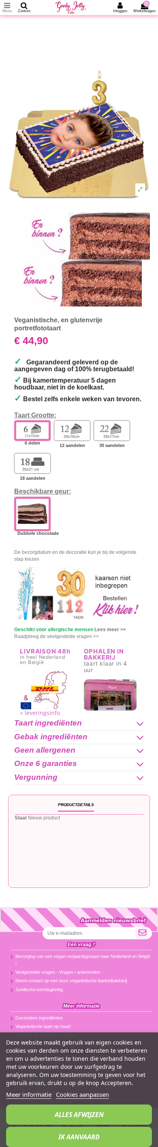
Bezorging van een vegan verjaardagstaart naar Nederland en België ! (82, 960)
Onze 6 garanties (45, 763)
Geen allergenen (44, 750)
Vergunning (36, 777)
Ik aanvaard (79, 1136)
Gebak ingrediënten (51, 737)
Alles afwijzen (79, 1114)
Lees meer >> (110, 629)
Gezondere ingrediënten (39, 1017)
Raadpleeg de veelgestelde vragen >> (56, 636)
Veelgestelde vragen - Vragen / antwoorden (57, 972)
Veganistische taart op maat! (43, 1026)
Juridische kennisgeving (39, 989)
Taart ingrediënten (48, 723)
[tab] (79, 723)
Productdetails (76, 804)
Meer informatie (28, 1094)
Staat (21, 818)
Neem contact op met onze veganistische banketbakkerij (71, 980)
